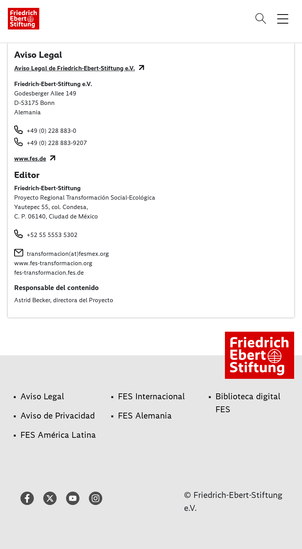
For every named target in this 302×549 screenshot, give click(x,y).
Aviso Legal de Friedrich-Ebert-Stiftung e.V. (74, 68)
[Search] (261, 18)
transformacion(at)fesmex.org (68, 253)
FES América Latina (58, 435)
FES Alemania (145, 415)
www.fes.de (30, 158)
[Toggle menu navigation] (282, 18)
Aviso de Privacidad (57, 415)
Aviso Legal (42, 396)
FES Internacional (151, 396)
